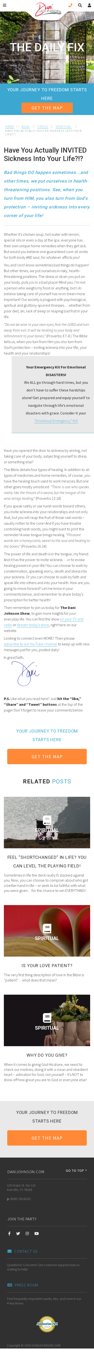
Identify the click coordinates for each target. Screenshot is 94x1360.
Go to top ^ (76, 1170)
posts (61, 781)
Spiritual (63, 126)
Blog (26, 126)
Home (9, 126)
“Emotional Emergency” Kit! (56, 420)
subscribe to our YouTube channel (30, 644)
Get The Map (47, 108)
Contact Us (26, 1251)
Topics (42, 126)
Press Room (26, 1285)
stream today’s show (33, 624)
